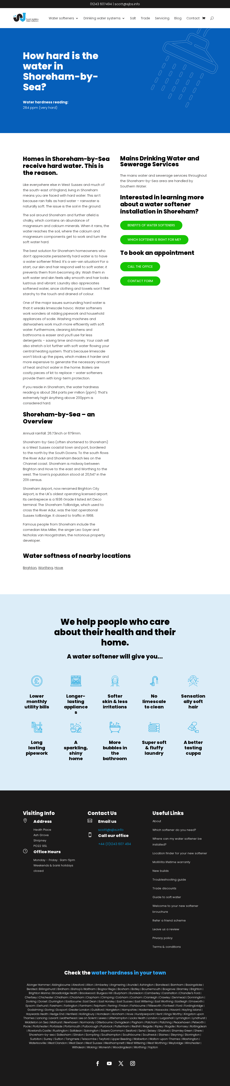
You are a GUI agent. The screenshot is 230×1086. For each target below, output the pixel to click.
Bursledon (136, 993)
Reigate (148, 1026)
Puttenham (122, 1026)
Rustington (60, 1031)
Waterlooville (37, 1043)
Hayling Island (191, 1010)
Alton (89, 985)
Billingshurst (47, 989)
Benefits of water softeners (151, 225)
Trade (145, 18)
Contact (193, 18)
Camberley (152, 993)
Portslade (56, 1026)
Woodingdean (122, 1047)
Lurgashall (167, 1018)
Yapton (153, 1047)
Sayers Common (112, 1031)
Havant (175, 1010)
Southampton (111, 1035)
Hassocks (161, 1010)
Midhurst (56, 1022)
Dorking (31, 1001)
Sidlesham (64, 1035)
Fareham (56, 1006)
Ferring (112, 1006)
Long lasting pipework (37, 747)
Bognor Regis (107, 989)
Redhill (136, 1026)
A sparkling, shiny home (76, 750)
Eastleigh (181, 1001)
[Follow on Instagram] (132, 1063)
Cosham (136, 997)
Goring (49, 1010)
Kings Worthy (173, 1014)
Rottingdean (198, 1026)
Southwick (150, 1035)
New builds (161, 871)
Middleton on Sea (36, 1022)
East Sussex (125, 1001)
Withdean (78, 1047)
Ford (179, 1006)
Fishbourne (138, 1006)
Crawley (164, 997)
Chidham (61, 997)
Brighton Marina (39, 993)
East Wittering (144, 1001)
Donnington (196, 997)
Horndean (103, 1014)
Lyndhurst (198, 1018)
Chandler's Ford (189, 993)
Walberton (140, 1039)
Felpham (100, 1006)
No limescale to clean (154, 701)
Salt (133, 18)
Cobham (122, 997)
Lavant (53, 1018)
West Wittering (135, 1043)
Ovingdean (122, 1022)
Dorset (42, 1001)
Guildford (97, 1010)
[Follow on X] (121, 1063)
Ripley (159, 1026)
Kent (159, 1014)
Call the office (140, 266)
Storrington (192, 1035)
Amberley (101, 985)
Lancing (42, 1018)
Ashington (147, 985)
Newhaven (71, 1022)
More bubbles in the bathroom (115, 750)
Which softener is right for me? (154, 239)
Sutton (58, 1039)
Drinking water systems (102, 18)
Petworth (198, 1022)
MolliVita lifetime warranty (171, 862)
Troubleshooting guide (169, 879)
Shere (198, 1031)
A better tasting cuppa (193, 747)
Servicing (162, 18)
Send (141, 1031)
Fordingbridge (193, 1006)
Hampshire (129, 1010)
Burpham (120, 993)
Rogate (170, 1026)
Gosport (61, 1010)
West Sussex (93, 1043)
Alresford (78, 985)
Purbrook (106, 1026)
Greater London (79, 1010)
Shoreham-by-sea (42, 1035)
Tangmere (72, 1039)
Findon (123, 1006)
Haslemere (146, 1010)
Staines (164, 1035)
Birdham (63, 989)
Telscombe (89, 1039)
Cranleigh (150, 997)
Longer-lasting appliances (76, 704)
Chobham (77, 997)
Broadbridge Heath (64, 993)
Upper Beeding (121, 1039)
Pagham (137, 1022)
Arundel (132, 985)
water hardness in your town (128, 972)
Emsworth (196, 1001)
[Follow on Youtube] (109, 1063)
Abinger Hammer (39, 985)
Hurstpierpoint (145, 1014)
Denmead (179, 997)
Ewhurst (42, 1006)
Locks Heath (138, 1018)
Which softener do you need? (174, 830)
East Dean (90, 1001)
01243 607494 (101, 4)
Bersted (32, 989)
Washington (190, 1039)
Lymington (183, 1018)
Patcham (151, 1022)
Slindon (78, 1035)
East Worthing (164, 1001)
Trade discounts (164, 888)
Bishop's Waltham (83, 989)
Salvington (91, 1031)
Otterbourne (105, 1022)
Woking (92, 1047)
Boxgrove (169, 989)
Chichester (46, 997)
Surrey (48, 1039)
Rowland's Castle (39, 1031)
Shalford (164, 1031)
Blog (177, 18)
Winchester (192, 1043)
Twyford (104, 1039)
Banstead (162, 985)
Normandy (87, 1022)
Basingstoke (194, 985)
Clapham (92, 997)
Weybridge (176, 1043)
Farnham (86, 1006)
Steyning (177, 1035)
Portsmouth (72, 1026)
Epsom (30, 1006)
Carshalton (170, 993)
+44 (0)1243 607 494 (114, 843)
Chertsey (31, 997)
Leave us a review (166, 929)
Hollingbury (87, 1014)
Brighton (30, 567)
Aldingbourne (61, 985)
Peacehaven (182, 1022)
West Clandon (57, 1043)
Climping (107, 997)
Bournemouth (151, 989)
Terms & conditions (167, 947)
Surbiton (36, 1039)
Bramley (182, 989)
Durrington (56, 1001)
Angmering (117, 985)
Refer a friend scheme (169, 920)
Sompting (92, 1035)
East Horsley (107, 1001)
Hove (59, 567)
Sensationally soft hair (193, 701)
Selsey (151, 1031)
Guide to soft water (167, 897)
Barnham (177, 985)
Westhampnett (114, 1043)
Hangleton (113, 1010)
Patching (166, 1022)
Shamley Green (182, 1031)
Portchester (40, 1026)
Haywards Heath (37, 1014)
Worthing (45, 567)
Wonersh (105, 1047)
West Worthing (157, 1043)
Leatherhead (68, 1018)
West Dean (76, 1043)
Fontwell (168, 1006)
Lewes (103, 1018)
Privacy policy (162, 938)
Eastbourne (73, 1001)
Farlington (70, 1006)
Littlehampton (118, 1018)
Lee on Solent (88, 1018)
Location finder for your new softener (180, 853)
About (157, 821)
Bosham (123, 989)
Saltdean (76, 1031)
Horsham (118, 1014)
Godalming (35, 1010)
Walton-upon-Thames (164, 1039)
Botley (135, 989)
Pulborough (90, 1026)
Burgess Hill (104, 993)
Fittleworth (154, 1006)
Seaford (131, 1031)
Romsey (182, 1026)
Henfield (71, 1014)
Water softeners (61, 18)
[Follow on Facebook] (97, 1063)
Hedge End (57, 1014)
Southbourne (132, 1035)
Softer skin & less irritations (115, 701)
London (153, 1018)
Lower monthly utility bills (36, 701)
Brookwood (87, 993)
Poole (27, 1026)
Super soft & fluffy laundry (154, 747)
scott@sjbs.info (127, 4)
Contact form (140, 281)
